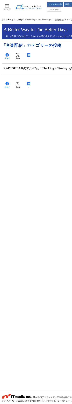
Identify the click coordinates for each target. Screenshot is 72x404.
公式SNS (20, 401)
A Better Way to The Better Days (38, 20)
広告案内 (29, 401)
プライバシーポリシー (59, 401)
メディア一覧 (8, 401)
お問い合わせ (41, 401)
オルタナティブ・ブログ (12, 20)
